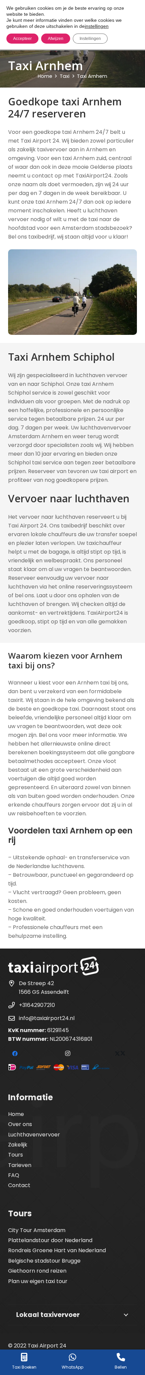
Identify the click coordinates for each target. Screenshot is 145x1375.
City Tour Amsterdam (36, 1230)
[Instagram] (67, 1053)
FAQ (13, 1175)
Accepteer (22, 38)
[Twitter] (120, 1053)
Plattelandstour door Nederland (50, 1240)
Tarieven (19, 1165)
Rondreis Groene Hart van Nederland (57, 1250)
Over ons (20, 1124)
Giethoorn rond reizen (37, 1271)
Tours (15, 1155)
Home (16, 1114)
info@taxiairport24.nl (47, 1018)
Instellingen (90, 38)
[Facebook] (15, 1053)
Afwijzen (55, 38)
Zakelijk (17, 1145)
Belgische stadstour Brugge (44, 1261)
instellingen (97, 26)
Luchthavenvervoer (34, 1134)
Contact (19, 1185)
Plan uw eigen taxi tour (37, 1281)
